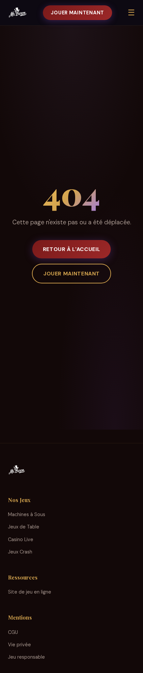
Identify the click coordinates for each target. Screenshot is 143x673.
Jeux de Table (23, 527)
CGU (13, 632)
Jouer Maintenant (77, 13)
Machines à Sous (26, 514)
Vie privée (19, 645)
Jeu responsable (26, 657)
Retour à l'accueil (71, 249)
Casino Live (20, 539)
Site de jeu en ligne (29, 592)
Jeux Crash (20, 552)
